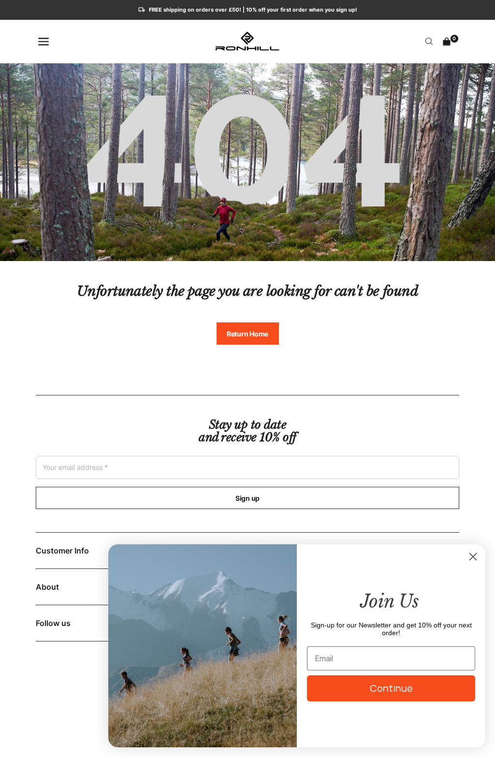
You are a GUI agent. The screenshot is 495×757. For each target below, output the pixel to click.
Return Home (247, 334)
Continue (391, 688)
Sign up (247, 498)
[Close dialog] (473, 556)
